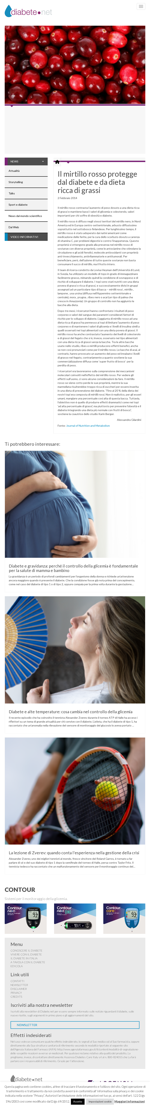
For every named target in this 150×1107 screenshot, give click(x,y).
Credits (16, 996)
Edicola (17, 966)
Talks (12, 193)
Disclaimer (19, 988)
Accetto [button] (77, 1101)
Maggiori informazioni (129, 1101)
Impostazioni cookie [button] (100, 1101)
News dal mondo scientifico (25, 216)
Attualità (14, 170)
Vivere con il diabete (26, 954)
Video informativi (24, 237)
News (14, 161)
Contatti (17, 981)
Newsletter (19, 985)
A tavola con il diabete (28, 962)
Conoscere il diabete (26, 950)
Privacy (16, 992)
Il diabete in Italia (24, 958)
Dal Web (14, 227)
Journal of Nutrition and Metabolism (88, 425)
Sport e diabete (18, 204)
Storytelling (16, 182)
